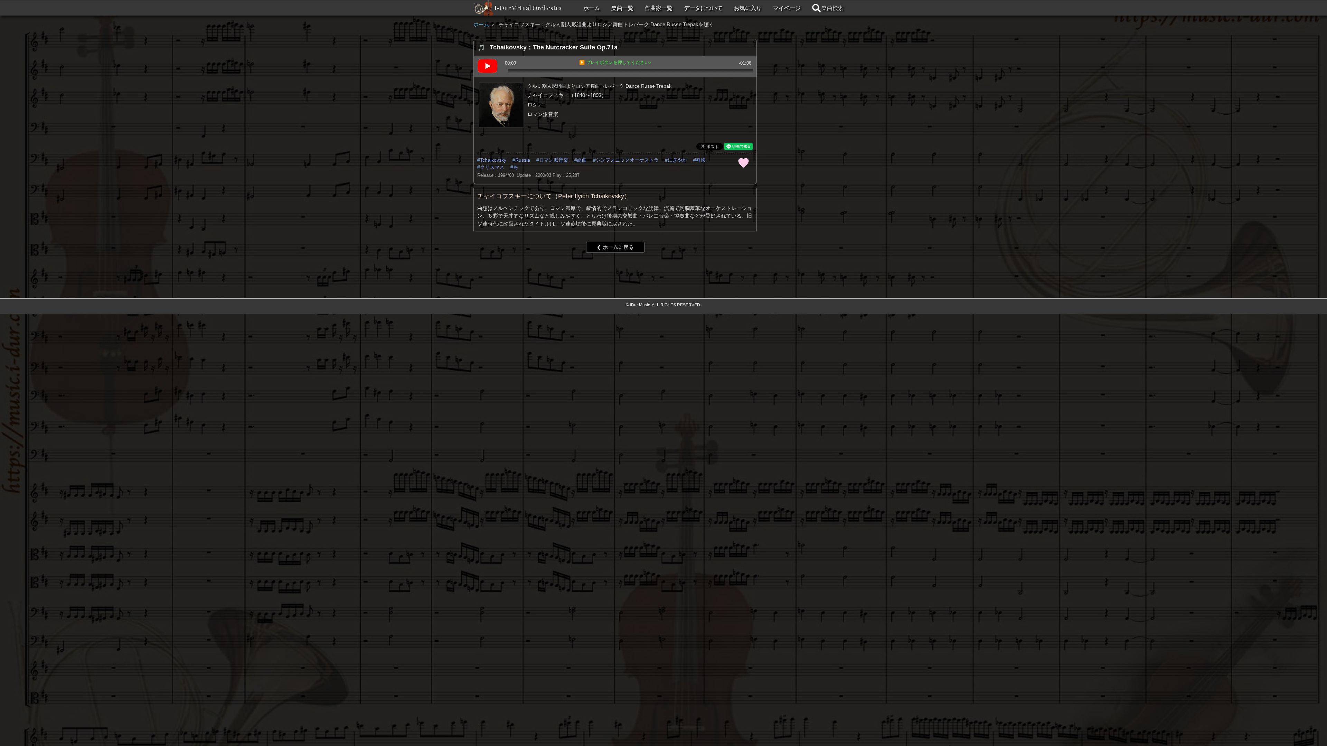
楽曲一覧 (622, 8)
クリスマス (492, 167)
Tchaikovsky (493, 160)
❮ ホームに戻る (615, 247)
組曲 (582, 160)
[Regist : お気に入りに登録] (743, 162)
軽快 (701, 160)
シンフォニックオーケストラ (627, 160)
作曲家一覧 (658, 8)
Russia (522, 160)
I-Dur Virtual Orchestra (528, 8)
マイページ (787, 8)
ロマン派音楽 (553, 160)
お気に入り (748, 8)
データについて (703, 8)
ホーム (591, 8)
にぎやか (677, 160)
